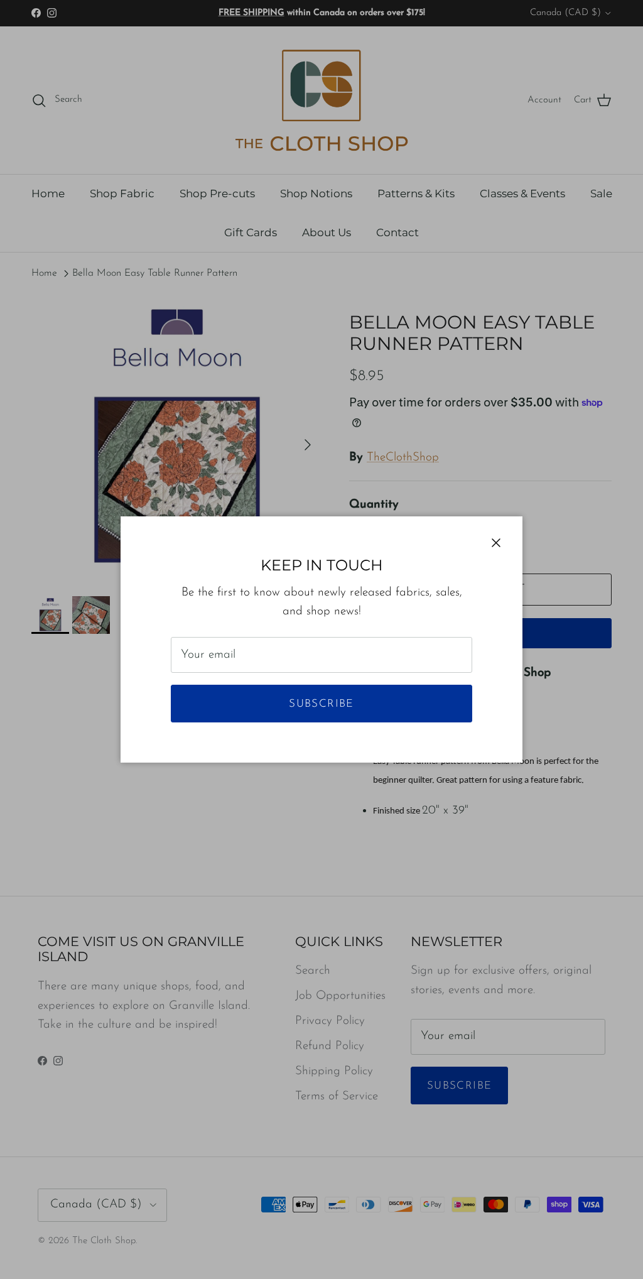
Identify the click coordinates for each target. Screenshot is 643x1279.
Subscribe (321, 704)
